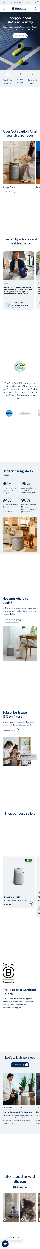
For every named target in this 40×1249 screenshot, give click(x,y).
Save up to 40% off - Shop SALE (20, 2)
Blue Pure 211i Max (13, 897)
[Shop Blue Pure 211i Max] (19, 872)
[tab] (9, 413)
